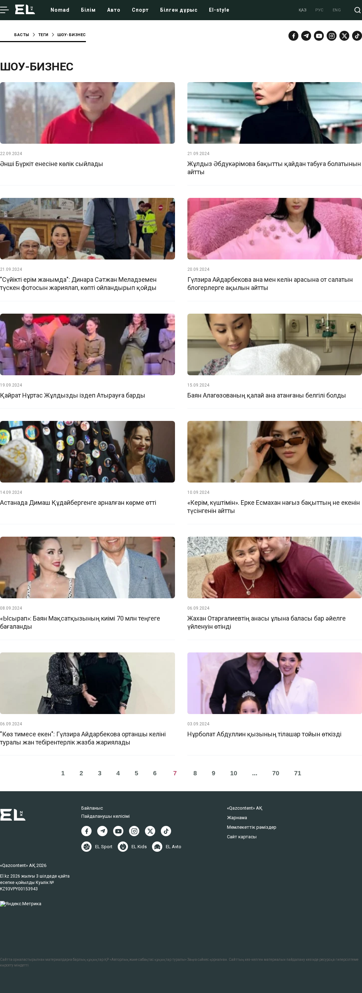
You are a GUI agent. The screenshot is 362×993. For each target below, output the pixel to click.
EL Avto (173, 846)
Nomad (60, 10)
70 (275, 773)
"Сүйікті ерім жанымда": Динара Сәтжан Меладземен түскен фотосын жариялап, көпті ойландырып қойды (78, 283)
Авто (114, 10)
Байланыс (92, 808)
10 (233, 773)
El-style (219, 10)
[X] (150, 831)
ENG (337, 10)
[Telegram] (306, 36)
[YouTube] (319, 36)
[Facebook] (293, 36)
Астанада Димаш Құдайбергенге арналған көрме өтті (78, 502)
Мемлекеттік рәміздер (251, 827)
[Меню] (4, 10)
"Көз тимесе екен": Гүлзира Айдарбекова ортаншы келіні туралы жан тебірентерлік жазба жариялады (83, 738)
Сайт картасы (242, 836)
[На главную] (25, 10)
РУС (319, 10)
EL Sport (103, 846)
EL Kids (139, 846)
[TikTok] (357, 36)
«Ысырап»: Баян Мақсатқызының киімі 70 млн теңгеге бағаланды (80, 622)
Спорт (140, 10)
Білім (88, 10)
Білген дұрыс (179, 10)
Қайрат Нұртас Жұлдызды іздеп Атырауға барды (72, 395)
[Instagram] (332, 36)
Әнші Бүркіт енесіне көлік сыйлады (51, 163)
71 (297, 773)
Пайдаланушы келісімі (105, 816)
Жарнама (237, 817)
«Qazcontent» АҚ (244, 808)
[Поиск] (357, 10)
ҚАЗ (303, 10)
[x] (344, 36)
